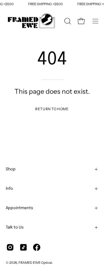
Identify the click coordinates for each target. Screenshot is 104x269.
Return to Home (51, 109)
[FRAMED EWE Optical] (32, 21)
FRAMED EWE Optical (35, 263)
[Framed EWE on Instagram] (10, 247)
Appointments (19, 208)
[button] (67, 21)
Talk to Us (15, 227)
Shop (11, 169)
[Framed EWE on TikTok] (23, 247)
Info (9, 189)
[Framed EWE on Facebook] (36, 247)
